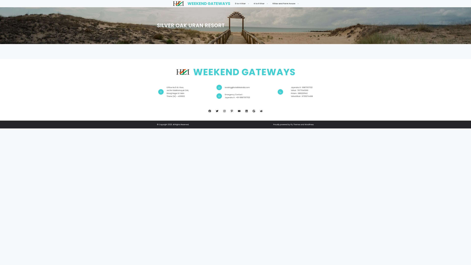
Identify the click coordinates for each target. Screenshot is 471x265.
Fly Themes (295, 124)
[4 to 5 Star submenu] (267, 3)
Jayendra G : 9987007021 (301, 87)
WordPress (309, 124)
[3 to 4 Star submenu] (248, 3)
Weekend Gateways (209, 3)
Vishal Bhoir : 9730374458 (302, 96)
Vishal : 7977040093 (299, 90)
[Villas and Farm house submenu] (298, 3)
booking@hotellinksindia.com (237, 87)
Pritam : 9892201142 (299, 93)
